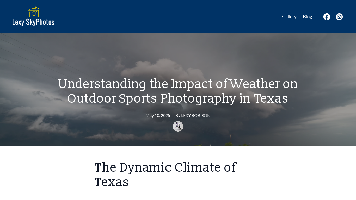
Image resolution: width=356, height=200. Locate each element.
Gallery (289, 16)
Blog (307, 16)
